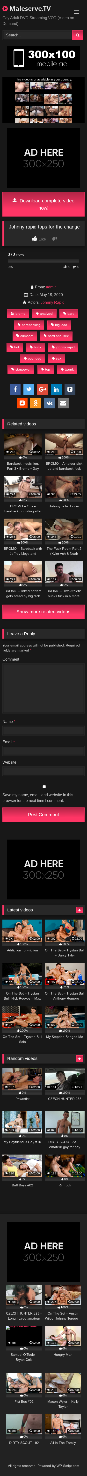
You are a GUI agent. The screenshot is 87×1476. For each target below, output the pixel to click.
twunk (69, 369)
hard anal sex (58, 336)
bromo (20, 313)
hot (16, 347)
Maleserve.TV (29, 8)
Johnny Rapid (53, 302)
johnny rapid (65, 347)
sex (58, 358)
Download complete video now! (46, 204)
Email (8, 742)
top (47, 369)
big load (61, 325)
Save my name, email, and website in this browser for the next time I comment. (37, 798)
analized (46, 313)
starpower (23, 369)
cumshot (26, 336)
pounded (34, 358)
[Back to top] (72, 1461)
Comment (10, 659)
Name (8, 722)
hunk (37, 347)
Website (9, 762)
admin (51, 287)
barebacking (31, 325)
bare (70, 313)
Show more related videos (43, 611)
